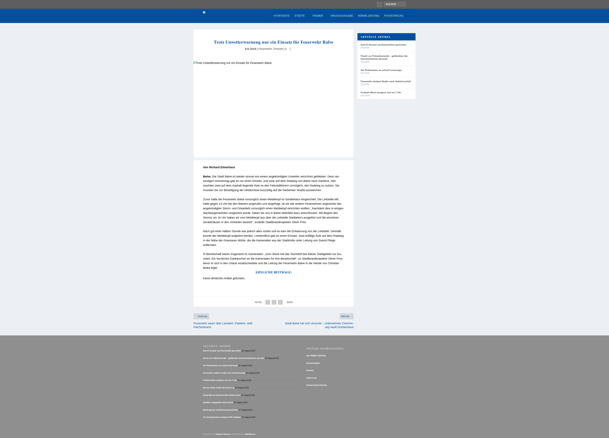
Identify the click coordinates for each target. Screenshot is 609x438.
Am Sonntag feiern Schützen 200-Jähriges (222, 417)
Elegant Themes (223, 434)
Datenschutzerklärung (316, 385)
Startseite (282, 16)
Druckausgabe (342, 16)
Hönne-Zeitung (368, 16)
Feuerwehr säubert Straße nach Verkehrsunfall (386, 81)
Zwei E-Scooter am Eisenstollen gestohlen (383, 44)
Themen (317, 16)
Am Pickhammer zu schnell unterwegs (381, 70)
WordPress (250, 434)
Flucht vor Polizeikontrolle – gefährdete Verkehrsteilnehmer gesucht (384, 57)
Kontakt (310, 370)
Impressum (311, 378)
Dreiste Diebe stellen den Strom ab (218, 388)
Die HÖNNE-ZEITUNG (316, 356)
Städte (299, 16)
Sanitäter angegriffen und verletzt (218, 402)
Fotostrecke (394, 16)
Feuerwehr (265, 48)
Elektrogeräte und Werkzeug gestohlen (220, 410)
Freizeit (278, 48)
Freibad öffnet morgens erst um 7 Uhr (381, 92)
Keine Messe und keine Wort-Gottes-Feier (222, 395)
